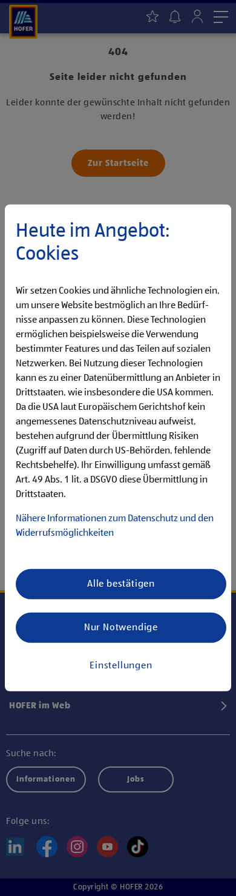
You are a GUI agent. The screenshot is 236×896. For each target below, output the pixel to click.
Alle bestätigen (121, 584)
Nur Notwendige (121, 628)
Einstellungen (121, 666)
